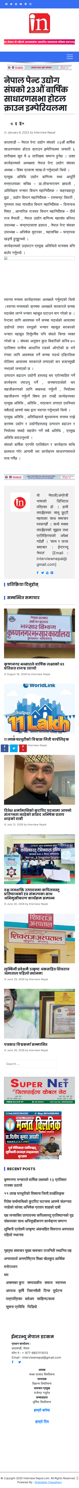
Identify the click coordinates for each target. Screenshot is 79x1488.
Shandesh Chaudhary (48, 1482)
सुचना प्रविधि (15, 1306)
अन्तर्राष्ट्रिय (27, 1258)
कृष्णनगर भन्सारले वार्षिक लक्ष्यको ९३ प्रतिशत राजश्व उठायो (34, 666)
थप (6, 1274)
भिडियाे (32, 1306)
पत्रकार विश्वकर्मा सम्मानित (26, 1044)
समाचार (19, 1250)
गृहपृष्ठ (8, 1250)
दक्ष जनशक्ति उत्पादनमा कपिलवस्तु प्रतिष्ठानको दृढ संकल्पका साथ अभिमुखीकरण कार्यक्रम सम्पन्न (31, 894)
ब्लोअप (29, 1298)
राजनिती (49, 1250)
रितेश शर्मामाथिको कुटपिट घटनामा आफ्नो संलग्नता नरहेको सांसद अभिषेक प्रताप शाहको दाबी (37, 814)
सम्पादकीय (34, 1282)
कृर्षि (21, 1290)
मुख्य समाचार (34, 1250)
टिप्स (47, 1290)
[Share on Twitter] (14, 748)
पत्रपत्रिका (14, 1298)
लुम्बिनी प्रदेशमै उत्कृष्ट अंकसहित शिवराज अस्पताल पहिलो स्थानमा (36, 971)
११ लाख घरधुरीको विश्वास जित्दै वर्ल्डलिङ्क (36, 739)
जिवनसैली (34, 1290)
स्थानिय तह (64, 1250)
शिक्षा (39, 1258)
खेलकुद (49, 1258)
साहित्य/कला (46, 1298)
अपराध (11, 1290)
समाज (48, 1282)
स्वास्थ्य (60, 1282)
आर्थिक (60, 1258)
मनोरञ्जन (10, 1266)
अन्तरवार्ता (11, 1258)
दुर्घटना (57, 1290)
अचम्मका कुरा (15, 1282)
